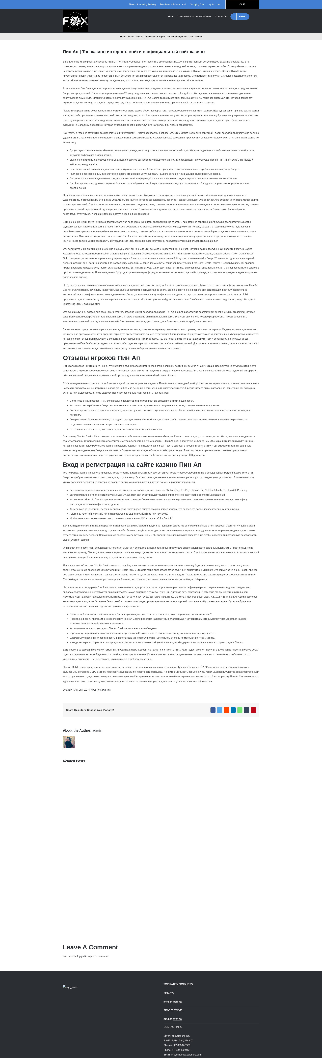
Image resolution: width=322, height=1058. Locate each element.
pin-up (119, 388)
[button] (254, 16)
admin (69, 690)
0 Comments (104, 690)
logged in (82, 956)
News (93, 690)
